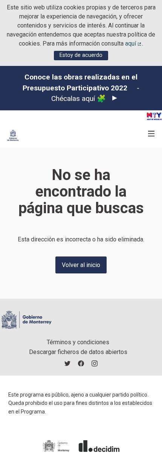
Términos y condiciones (78, 342)
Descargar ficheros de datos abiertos (78, 352)
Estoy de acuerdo (81, 55)
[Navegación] (151, 134)
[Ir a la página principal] (13, 135)
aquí (133, 43)
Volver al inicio (81, 265)
